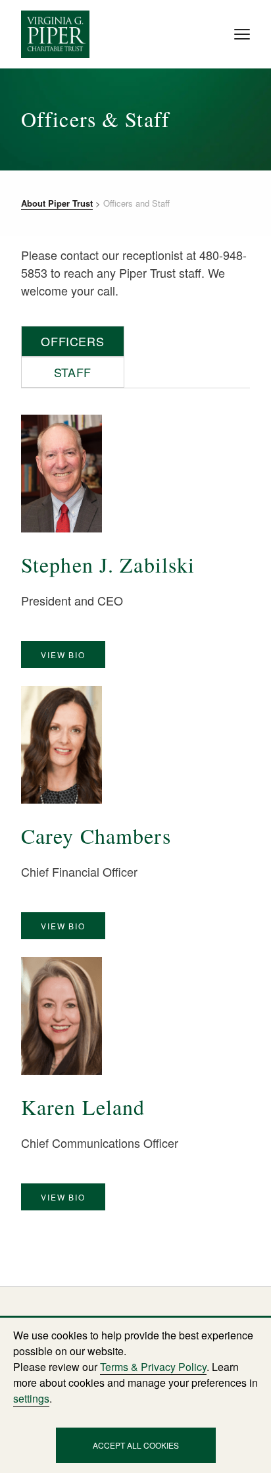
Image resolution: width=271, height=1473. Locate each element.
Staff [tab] (72, 372)
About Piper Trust (56, 202)
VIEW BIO (63, 654)
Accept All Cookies (136, 1445)
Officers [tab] (72, 341)
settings (31, 1398)
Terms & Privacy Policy (152, 1366)
